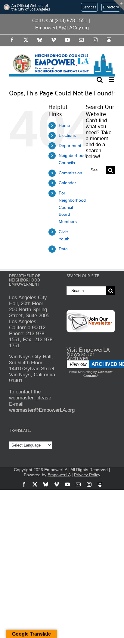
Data (63, 248)
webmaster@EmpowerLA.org (42, 410)
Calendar (67, 182)
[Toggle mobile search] (100, 80)
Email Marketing (80, 372)
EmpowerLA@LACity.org (62, 27)
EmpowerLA (59, 474)
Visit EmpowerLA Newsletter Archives (88, 354)
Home (64, 125)
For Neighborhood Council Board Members (72, 207)
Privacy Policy (87, 474)
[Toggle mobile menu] (112, 80)
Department (70, 145)
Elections (67, 135)
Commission (70, 172)
